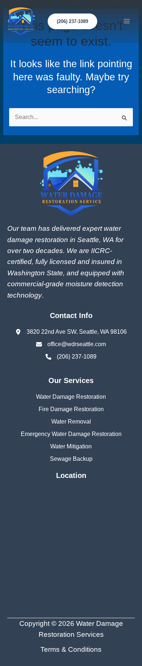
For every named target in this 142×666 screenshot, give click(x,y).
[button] (72, 21)
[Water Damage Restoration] (71, 397)
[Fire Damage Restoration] (71, 409)
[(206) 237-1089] (71, 356)
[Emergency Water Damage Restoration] (71, 434)
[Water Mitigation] (71, 446)
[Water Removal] (71, 421)
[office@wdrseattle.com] (71, 344)
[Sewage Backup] (71, 459)
